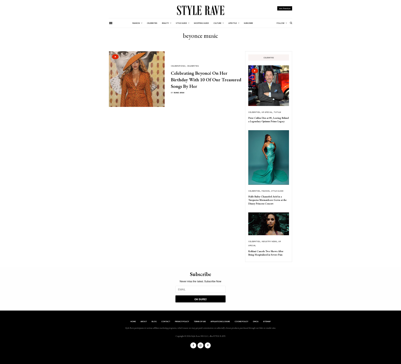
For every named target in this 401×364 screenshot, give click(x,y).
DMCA (255, 321)
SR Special (267, 112)
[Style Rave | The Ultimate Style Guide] (200, 10)
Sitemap (267, 321)
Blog (154, 321)
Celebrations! (178, 66)
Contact (165, 321)
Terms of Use (200, 321)
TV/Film (277, 112)
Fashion (266, 191)
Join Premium (285, 8)
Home (133, 321)
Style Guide (277, 191)
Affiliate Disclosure (220, 321)
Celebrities (193, 66)
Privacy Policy (182, 321)
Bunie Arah (179, 93)
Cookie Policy (241, 321)
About (144, 321)
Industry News (269, 241)
